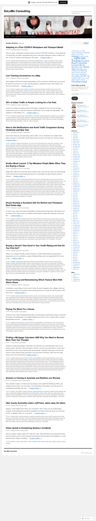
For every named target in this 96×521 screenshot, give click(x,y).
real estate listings (50, 237)
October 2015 (76, 208)
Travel (58, 65)
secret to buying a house (12, 196)
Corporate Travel (38, 60)
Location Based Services (12, 62)
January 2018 (76, 169)
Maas (15, 393)
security (17, 186)
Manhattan (24, 419)
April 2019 (75, 151)
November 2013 (76, 247)
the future (25, 65)
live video (50, 153)
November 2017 (76, 171)
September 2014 (76, 230)
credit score (56, 268)
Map (15, 94)
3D (22, 230)
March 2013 (75, 260)
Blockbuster (54, 394)
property (56, 184)
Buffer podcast (33, 151)
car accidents (24, 143)
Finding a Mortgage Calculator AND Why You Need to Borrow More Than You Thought (35, 338)
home (10, 182)
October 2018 (76, 159)
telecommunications (25, 229)
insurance (60, 263)
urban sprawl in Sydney (55, 441)
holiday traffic (52, 145)
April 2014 (75, 238)
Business (22, 60)
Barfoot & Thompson (48, 230)
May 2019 (75, 149)
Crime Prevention (56, 220)
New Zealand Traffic (58, 153)
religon (40, 90)
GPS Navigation (59, 117)
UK (63, 229)
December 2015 (76, 205)
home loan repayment (60, 366)
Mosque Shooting (21, 94)
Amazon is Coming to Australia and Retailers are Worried (33, 377)
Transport (54, 65)
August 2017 (76, 176)
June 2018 (75, 164)
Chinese (12, 92)
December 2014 (76, 225)
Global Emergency (50, 92)
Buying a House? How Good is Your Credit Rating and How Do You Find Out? (35, 246)
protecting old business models (44, 419)
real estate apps (31, 237)
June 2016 (75, 195)
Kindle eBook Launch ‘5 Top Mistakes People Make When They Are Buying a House (36, 164)
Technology (16, 229)
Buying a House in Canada (51, 187)
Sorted (17, 371)
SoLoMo (18, 266)
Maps (31, 225)
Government (57, 89)
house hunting (16, 182)
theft (31, 229)
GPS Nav (52, 117)
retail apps (50, 393)
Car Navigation (29, 115)
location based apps (11, 119)
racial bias (48, 94)
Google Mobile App (11, 223)
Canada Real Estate (24, 181)
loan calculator (18, 271)
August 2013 (76, 252)
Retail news (39, 396)
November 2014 (76, 227)
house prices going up (37, 327)
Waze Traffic (19, 156)
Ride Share (43, 64)
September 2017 (76, 174)
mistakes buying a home (17, 194)
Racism (36, 90)
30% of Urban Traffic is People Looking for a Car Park (31, 102)
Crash (61, 143)
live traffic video (43, 153)
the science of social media (29, 155)
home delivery (22, 396)
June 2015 (75, 215)
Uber (12, 69)
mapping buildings (24, 225)
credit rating (45, 268)
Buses (17, 60)
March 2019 (75, 153)
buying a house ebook (23, 187)
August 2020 (76, 132)
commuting (62, 115)
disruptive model (16, 117)
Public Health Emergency (32, 94)
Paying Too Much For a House (20, 309)
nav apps (52, 146)
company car (52, 67)
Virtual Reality (30, 239)
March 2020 (75, 139)
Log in (74, 276)
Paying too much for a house (48, 324)
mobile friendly (47, 62)
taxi (21, 65)
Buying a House (54, 179)
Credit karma (37, 268)
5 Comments (12, 96)
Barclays (14, 363)
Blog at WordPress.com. (86, 453)
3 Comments (45, 421)
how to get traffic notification (16, 153)
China (22, 89)
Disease (26, 89)
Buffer (28, 151)
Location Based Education (39, 182)
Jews (61, 92)
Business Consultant (83, 53)
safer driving (55, 64)
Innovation (44, 223)
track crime (41, 229)
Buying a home (58, 230)
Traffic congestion (18, 120)
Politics (52, 184)
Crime (50, 220)
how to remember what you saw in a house (37, 300)
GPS (77, 58)
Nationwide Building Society (45, 369)
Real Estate (62, 184)
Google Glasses (53, 222)
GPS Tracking (78, 59)
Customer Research (38, 391)
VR (47, 239)
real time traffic (21, 148)
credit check (31, 268)
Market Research (37, 225)
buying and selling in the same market (49, 325)
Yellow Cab (38, 421)
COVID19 (51, 60)
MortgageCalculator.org (32, 369)
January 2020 (76, 142)
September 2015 (76, 210)
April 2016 (75, 198)
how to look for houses (22, 235)
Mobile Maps (12, 299)
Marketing (19, 393)
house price (17, 192)
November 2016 (76, 186)
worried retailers (53, 396)
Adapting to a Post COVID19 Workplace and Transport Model (34, 47)
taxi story (18, 421)
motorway (13, 64)
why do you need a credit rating (17, 273)
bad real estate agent (37, 230)
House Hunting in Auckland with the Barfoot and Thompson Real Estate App (34, 204)
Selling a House (23, 186)
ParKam (8, 120)
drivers (22, 117)
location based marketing (21, 359)
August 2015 (76, 211)
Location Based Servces (26, 146)
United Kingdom (40, 186)
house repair (34, 368)
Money (28, 264)
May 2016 (75, 196)
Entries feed (75, 277)
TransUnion (53, 271)
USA (20, 151)
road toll (27, 148)
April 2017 (75, 179)
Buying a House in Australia (37, 187)
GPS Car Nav (40, 117)
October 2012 (76, 265)
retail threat (45, 396)
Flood (34, 145)
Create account (76, 274)
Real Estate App (23, 237)
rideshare (48, 64)
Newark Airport (32, 419)
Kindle (17, 419)
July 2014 (75, 233)
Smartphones (9, 229)
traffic (29, 65)
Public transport (57, 419)
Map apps (16, 225)
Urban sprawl (44, 441)
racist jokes (62, 94)
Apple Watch (19, 391)
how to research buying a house (46, 192)
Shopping (12, 394)
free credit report (43, 270)
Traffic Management (44, 150)
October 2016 (76, 188)
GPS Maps (46, 117)
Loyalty (11, 393)
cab (30, 418)
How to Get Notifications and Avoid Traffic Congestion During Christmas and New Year (35, 128)
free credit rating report (32, 270)
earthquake (13, 145)
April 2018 (75, 166)
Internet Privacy (51, 223)
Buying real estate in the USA (28, 191)
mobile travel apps (44, 146)
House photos (21, 300)
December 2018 (76, 156)
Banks (34, 179)
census (32, 220)
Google (46, 222)
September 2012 (76, 267)
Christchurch (18, 92)
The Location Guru (80, 77)
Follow (74, 98)
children (32, 181)
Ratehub (55, 369)
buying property (47, 189)
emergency (31, 89)
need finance (32, 271)
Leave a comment (19, 69)
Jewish (57, 92)
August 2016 (76, 191)
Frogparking (60, 119)
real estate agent (10, 186)
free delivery (15, 396)
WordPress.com (76, 281)
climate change (39, 181)
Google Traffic (41, 151)
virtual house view (22, 239)
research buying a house (58, 329)
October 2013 (76, 249)
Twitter (17, 151)
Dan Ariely (38, 191)
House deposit (9, 368)
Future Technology (23, 222)
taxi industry (15, 418)
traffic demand (44, 65)
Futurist (56, 60)
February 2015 (76, 222)
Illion (12, 271)
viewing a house (27, 302)
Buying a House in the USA (53, 364)
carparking (53, 115)
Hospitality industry (10, 419)
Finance (28, 263)
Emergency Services (40, 89)
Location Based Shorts (25, 62)
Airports (13, 89)
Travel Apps (62, 150)
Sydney (39, 441)
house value (23, 192)
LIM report (31, 235)
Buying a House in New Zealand (51, 232)
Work (37, 67)
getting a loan (59, 270)
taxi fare (14, 421)
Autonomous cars (77, 51)
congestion (8, 117)
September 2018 (76, 161)
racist (57, 94)
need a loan (25, 271)
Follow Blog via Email (78, 85)
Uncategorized (79, 81)
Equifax (19, 270)
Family (52, 89)
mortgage (33, 264)
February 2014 (76, 242)
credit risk (50, 268)
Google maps (44, 145)
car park (48, 119)
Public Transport (33, 64)
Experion (24, 270)
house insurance (26, 368)
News (15, 148)
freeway (39, 145)
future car (33, 117)
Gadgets (35, 222)
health (60, 60)
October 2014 (76, 228)
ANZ (11, 363)
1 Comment (29, 196)
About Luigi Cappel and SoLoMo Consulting (23, 36)
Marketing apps (26, 393)
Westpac (22, 371)
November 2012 (76, 264)
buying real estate (56, 189)
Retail (13, 266)
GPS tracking (56, 418)
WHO (7, 96)
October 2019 (76, 147)
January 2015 (76, 223)
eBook (44, 181)
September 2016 (76, 190)
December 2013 (76, 245)
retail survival (57, 393)
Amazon (13, 391)
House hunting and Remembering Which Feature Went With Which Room (34, 281)
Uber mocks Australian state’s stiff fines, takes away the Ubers (35, 402)
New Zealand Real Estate (38, 184)
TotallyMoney (46, 271)
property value (41, 194)
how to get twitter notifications (31, 153)
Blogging (74, 53)
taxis (20, 418)
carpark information (45, 115)
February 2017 (76, 183)
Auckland (13, 115)
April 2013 (75, 259)
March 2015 (75, 220)
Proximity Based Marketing (79, 71)
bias (57, 90)
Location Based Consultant (80, 61)
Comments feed (76, 279)
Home (7, 36)
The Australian (9, 331)
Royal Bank (12, 371)
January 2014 (76, 243)
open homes (9, 302)
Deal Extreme (61, 394)
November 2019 (76, 146)
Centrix (22, 268)
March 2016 (75, 200)
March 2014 (75, 240)
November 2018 (76, 158)
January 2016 (76, 203)
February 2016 (76, 201)
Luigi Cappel (24, 49)
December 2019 (76, 144)
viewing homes (36, 302)
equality (48, 89)
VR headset (51, 239)
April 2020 (75, 137)
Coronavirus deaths (33, 92)
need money (39, 271)
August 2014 (76, 232)
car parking (54, 119)
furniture (35, 366)
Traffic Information (28, 150)
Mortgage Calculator (41, 264)
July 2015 (75, 213)
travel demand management (16, 67)
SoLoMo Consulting (17, 11)
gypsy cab (62, 418)
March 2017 (75, 181)
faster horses (48, 418)
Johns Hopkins (9, 94)
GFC (61, 181)
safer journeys (45, 148)
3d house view (27, 230)
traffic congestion (35, 65)
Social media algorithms (15, 155)
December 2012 (76, 262)
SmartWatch (19, 394)
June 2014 (75, 235)
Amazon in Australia (32, 394)
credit (25, 268)
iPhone (17, 146)
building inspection (22, 363)
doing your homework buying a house (21, 327)
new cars (18, 64)
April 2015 (75, 218)
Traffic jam (25, 120)
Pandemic (26, 90)
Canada (17, 181)
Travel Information (28, 67)
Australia (13, 60)
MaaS (34, 62)
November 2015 (76, 206)
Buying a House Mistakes (36, 322)
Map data (46, 297)
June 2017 (75, 178)
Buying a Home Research (42, 179)
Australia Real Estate (26, 179)
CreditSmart (14, 270)
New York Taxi (57, 416)
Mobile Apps (40, 62)
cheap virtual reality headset (40, 234)
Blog (84, 51)
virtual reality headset (40, 239)
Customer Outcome (24, 416)
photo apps (23, 299)
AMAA (7, 363)
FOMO (43, 191)
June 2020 (75, 136)
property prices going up (45, 329)
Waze (13, 156)
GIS (44, 92)
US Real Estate (49, 186)
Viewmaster (14, 239)
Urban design (23, 441)
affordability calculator (58, 361)
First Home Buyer (55, 181)
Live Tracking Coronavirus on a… (83, 106)
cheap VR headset (52, 234)
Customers (46, 391)
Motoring (8, 64)
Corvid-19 (46, 60)
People (31, 90)
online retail (29, 396)
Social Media (52, 148)
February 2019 (76, 154)
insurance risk (9, 264)
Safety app (17, 65)
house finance (9, 192)
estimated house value (19, 366)
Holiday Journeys (49, 151)
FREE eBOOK (12, 235)
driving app (28, 117)
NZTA (7, 155)
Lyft (32, 62)
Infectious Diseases (11, 90)
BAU (17, 416)
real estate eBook (40, 237)
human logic (24, 182)
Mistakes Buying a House (17, 184)
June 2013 (75, 255)
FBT (62, 67)
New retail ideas (35, 393)
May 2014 (75, 237)
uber (35, 67)
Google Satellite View (21, 223)
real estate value (59, 194)
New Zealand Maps (11, 227)
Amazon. (48, 394)
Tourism (84, 78)
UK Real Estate (32, 186)
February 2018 (76, 168)
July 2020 (75, 134)
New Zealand (24, 64)
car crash (31, 143)
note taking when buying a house (56, 300)
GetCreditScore (52, 270)
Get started (63, 2)
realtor (57, 237)
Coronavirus (31, 60)
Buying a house (13, 187)
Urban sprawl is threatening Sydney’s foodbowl (28, 427)
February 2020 (76, 141)
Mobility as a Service (57, 62)
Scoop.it (77, 74)
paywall (27, 329)
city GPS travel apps (42, 143)
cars (26, 60)
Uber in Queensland (29, 421)
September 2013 (76, 250)
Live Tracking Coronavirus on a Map (23, 75)
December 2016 (76, 185)
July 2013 (75, 254)
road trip (32, 148)
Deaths (41, 92)
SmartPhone (59, 227)
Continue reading (46, 57)
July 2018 (75, 163)
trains (49, 65)
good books (41, 222)
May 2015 (75, 217)
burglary (35, 218)
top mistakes (22, 196)
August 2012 (76, 269)
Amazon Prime (41, 394)
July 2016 (75, 193)
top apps (35, 229)
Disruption (8, 396)
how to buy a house (32, 192)
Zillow (25, 371)
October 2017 (76, 173)
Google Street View (32, 223)
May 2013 (75, 257)
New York (50, 416)
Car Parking (36, 115)
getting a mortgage (50, 191)
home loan (61, 191)
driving (7, 145)
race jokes (42, 94)
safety (12, 65)
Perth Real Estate (34, 329)
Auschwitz (52, 90)
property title (58, 235)
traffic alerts (39, 155)
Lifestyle (30, 182)
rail (38, 64)
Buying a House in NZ (23, 189)
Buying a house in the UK (36, 189)
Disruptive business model (38, 418)
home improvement (43, 366)
